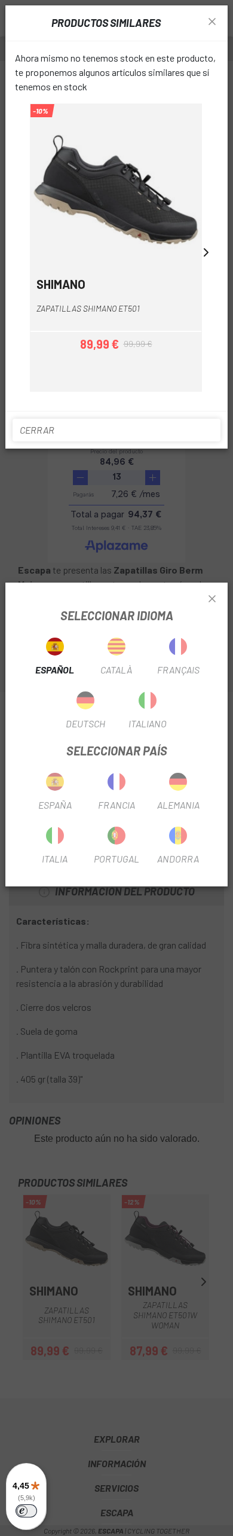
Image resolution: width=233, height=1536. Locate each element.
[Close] (212, 599)
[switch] (26, 1510)
